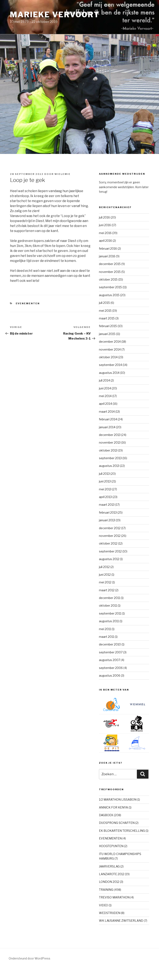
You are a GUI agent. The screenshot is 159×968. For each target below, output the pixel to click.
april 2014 (105, 403)
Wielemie (62, 174)
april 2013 (105, 497)
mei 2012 (105, 582)
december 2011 (109, 598)
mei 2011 (105, 629)
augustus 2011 (109, 621)
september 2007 (111, 652)
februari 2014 (108, 419)
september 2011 (110, 613)
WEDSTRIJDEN (109, 913)
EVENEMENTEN (28, 303)
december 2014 (110, 341)
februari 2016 (108, 248)
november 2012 (109, 535)
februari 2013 (108, 512)
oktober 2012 (108, 543)
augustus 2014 (109, 372)
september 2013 (110, 458)
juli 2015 (104, 302)
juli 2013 (104, 473)
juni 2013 (105, 481)
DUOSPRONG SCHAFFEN (117, 822)
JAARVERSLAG (109, 866)
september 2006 (111, 668)
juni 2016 (105, 225)
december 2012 (109, 528)
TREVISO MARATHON (114, 897)
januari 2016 (107, 256)
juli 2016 (104, 217)
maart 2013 (106, 504)
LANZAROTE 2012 (111, 874)
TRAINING (106, 889)
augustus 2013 (109, 465)
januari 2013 (107, 520)
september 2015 (110, 287)
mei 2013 (105, 489)
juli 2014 (104, 380)
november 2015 (110, 272)
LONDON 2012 (109, 881)
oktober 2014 (108, 357)
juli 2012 (104, 567)
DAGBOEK (106, 815)
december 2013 (109, 435)
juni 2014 (105, 388)
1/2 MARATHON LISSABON (117, 799)
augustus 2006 (109, 675)
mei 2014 (105, 396)
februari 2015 (108, 326)
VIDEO (103, 905)
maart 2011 (106, 636)
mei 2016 (105, 233)
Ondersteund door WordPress (29, 958)
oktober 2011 (108, 605)
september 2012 (110, 551)
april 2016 (105, 240)
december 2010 (110, 644)
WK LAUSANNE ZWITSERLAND (121, 920)
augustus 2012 (109, 559)
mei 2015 (105, 310)
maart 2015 (107, 318)
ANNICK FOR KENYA (113, 807)
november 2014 (110, 349)
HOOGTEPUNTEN (111, 846)
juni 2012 (105, 574)
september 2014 (110, 365)
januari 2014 (107, 427)
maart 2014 (107, 411)
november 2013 (109, 442)
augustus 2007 (109, 660)
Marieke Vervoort (55, 14)
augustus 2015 (109, 295)
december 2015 (110, 264)
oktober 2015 (108, 279)
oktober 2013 (108, 450)
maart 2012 (106, 590)
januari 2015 (107, 334)
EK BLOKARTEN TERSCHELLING (122, 830)
